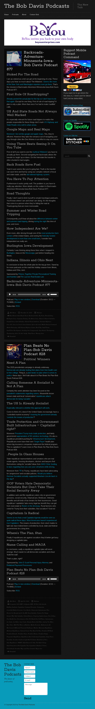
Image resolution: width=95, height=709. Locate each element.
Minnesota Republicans (45, 628)
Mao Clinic (10, 625)
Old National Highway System (26, 327)
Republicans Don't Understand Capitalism (33, 637)
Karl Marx (39, 622)
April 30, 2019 (25, 601)
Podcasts (15, 15)
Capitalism (21, 607)
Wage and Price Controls (28, 648)
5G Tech (36, 604)
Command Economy (30, 607)
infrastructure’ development (44, 439)
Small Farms (45, 327)
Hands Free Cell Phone (38, 619)
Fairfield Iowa (11, 321)
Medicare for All (45, 625)
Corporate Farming (22, 318)
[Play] (10, 294)
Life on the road (36, 324)
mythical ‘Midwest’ (40, 152)
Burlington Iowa (11, 318)
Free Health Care (11, 619)
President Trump (43, 634)
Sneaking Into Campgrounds (30, 330)
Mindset (36, 628)
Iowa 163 (9, 324)
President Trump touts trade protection (30, 433)
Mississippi (30, 253)
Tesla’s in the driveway (31, 506)
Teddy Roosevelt (27, 643)
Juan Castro (23, 622)
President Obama (33, 634)
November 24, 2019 (26, 313)
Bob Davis (13, 313)
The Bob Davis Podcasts (36, 6)
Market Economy (35, 625)
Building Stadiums (12, 607)
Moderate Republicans (13, 631)
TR (20, 471)
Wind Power (31, 333)
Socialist (15, 640)
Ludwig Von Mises (48, 622)
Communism (40, 607)
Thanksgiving (50, 330)
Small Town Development (14, 330)
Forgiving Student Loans (40, 616)
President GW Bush (47, 631)
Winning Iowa (40, 333)
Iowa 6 (20, 324)
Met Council (10, 628)
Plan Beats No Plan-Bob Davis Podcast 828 (38, 349)
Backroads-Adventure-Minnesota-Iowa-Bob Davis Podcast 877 (32, 61)
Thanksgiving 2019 (12, 333)
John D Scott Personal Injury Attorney (33, 562)
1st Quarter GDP (28, 604)
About (24, 15)
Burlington (11, 253)
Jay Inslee (9, 622)
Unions (44, 645)
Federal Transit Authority (32, 321)
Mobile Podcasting (12, 327)
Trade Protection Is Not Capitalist (16, 645)
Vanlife (25, 333)
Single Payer (39, 441)
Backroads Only (33, 316)
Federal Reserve (28, 616)
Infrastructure (49, 619)
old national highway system (38, 174)
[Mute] (48, 294)
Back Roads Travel (22, 316)
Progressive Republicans (14, 637)
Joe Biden (16, 622)
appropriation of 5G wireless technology (32, 436)
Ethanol (41, 318)
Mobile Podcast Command (49, 324)
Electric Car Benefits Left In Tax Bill (17, 613)
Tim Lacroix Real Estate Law (32, 277)
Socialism (9, 640)
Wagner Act (39, 648)
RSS (18, 306)
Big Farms (42, 316)
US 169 (20, 333)
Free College (51, 616)
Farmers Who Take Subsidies (15, 616)
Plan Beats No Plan (35, 631)
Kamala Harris (31, 622)
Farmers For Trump (42, 613)
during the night (40, 221)
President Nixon (22, 634)
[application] (33, 294)
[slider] (53, 294)
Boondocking (49, 316)
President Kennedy (12, 634)
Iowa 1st (15, 324)
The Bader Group (41, 643)
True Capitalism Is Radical (34, 645)
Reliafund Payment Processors (19, 565)
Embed (18, 302)
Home (6, 15)
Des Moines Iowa (33, 318)
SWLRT (20, 643)
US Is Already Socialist (13, 648)
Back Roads (13, 316)
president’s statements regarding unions (23, 393)
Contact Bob (34, 15)
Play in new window (22, 299)
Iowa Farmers (27, 324)
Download (36, 299)
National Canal (24, 631)
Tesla (34, 643)
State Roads (42, 330)
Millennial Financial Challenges (23, 628)
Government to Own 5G (24, 619)
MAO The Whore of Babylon (22, 625)
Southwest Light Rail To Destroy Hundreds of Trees (32, 640)
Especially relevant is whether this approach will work (28, 408)
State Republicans (12, 643)
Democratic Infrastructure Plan (40, 610)
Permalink (13, 336)
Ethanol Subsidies (49, 318)
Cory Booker (27, 610)
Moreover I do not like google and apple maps (25, 134)
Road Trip (39, 327)
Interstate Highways (45, 321)
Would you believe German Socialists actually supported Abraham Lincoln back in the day (32, 476)
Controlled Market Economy (15, 610)
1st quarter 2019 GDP (16, 604)
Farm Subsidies (19, 321)
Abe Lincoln (42, 604)
